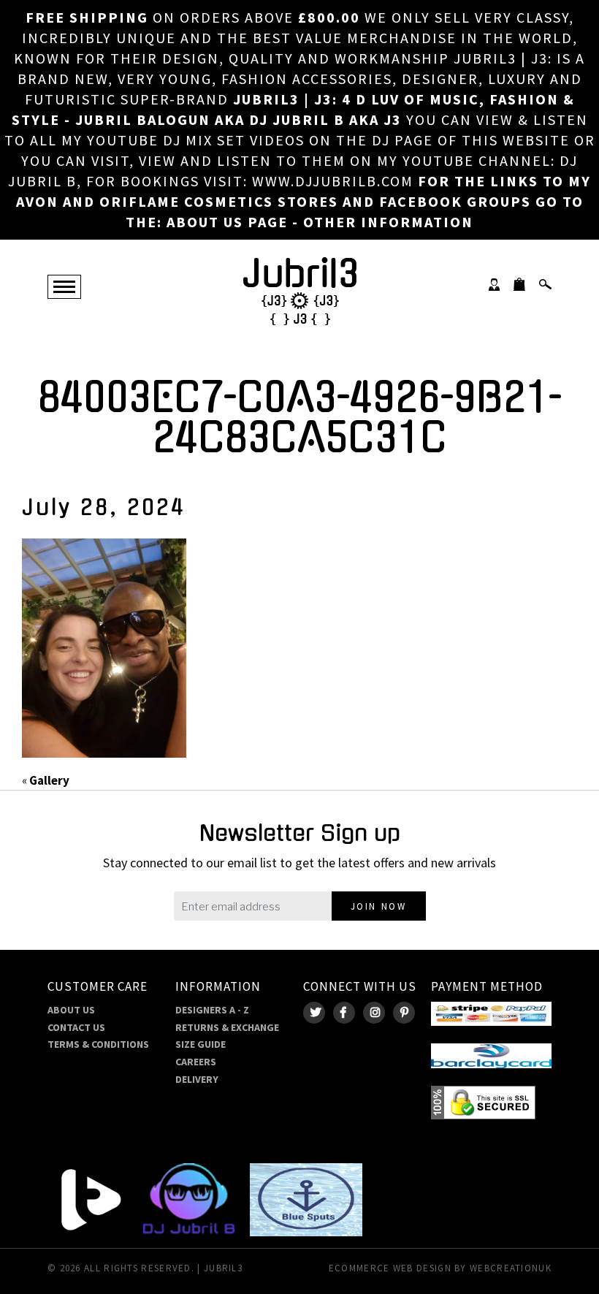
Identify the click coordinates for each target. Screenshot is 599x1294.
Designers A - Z (212, 1009)
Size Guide (200, 1044)
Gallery (49, 780)
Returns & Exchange (227, 1027)
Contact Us (76, 1027)
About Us (71, 1009)
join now (379, 906)
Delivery (196, 1079)
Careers (195, 1061)
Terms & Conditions (98, 1044)
